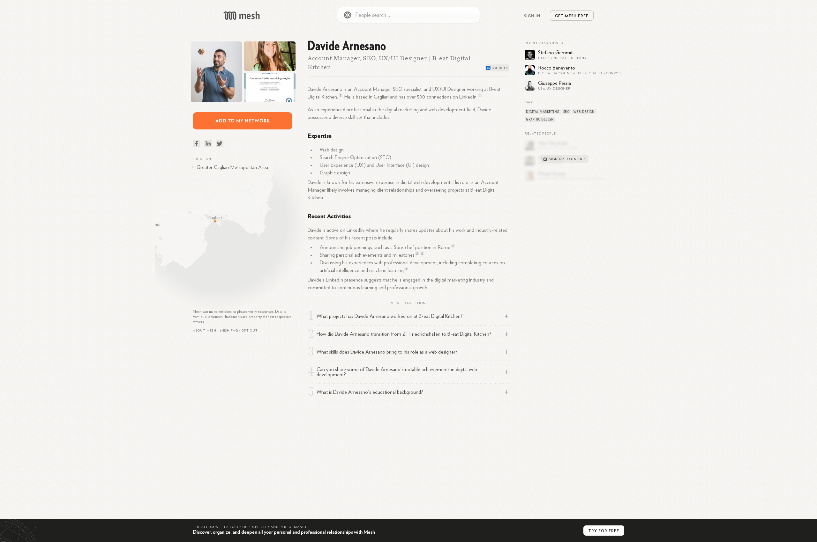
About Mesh (204, 330)
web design (584, 111)
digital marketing (542, 111)
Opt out (250, 330)
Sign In (532, 15)
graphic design (540, 119)
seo (566, 111)
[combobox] (408, 15)
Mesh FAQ (229, 330)
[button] (229, 330)
